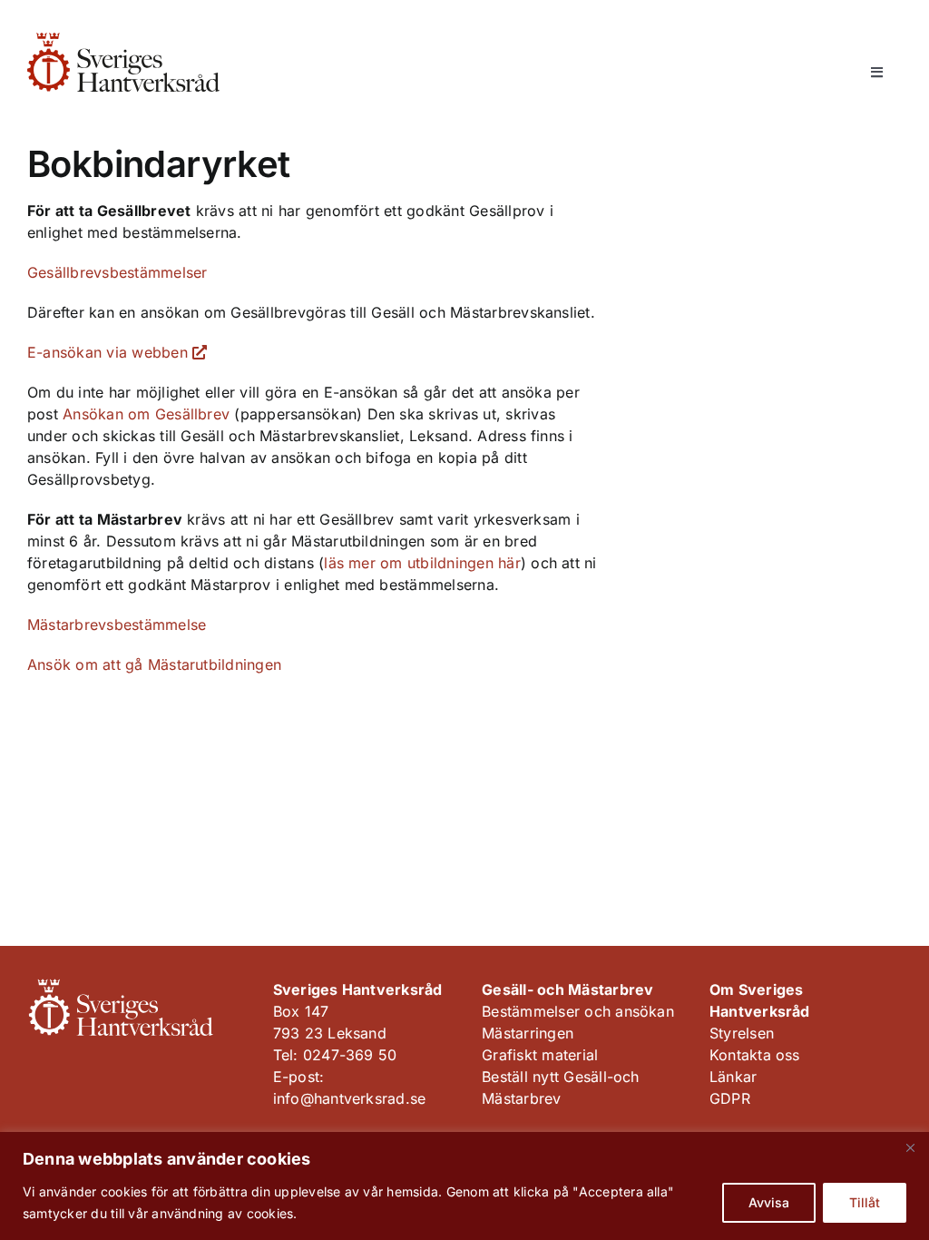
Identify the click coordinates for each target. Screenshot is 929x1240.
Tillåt (864, 1202)
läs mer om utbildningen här (422, 563)
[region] (464, 1186)
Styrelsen (741, 1033)
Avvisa (768, 1202)
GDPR (729, 1098)
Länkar (733, 1077)
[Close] (910, 1147)
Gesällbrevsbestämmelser (117, 272)
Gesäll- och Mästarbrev (567, 989)
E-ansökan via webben (109, 352)
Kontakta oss (754, 1055)
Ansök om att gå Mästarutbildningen (154, 664)
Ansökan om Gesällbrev (146, 414)
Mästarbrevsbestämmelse (116, 624)
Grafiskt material (540, 1055)
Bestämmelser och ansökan (578, 1011)
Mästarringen (527, 1033)
